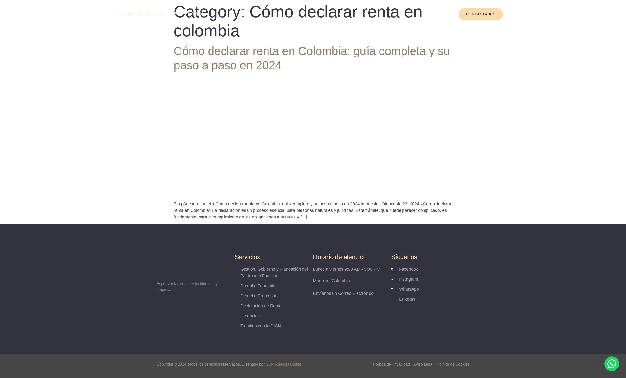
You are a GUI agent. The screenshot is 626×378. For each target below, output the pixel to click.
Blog (381, 14)
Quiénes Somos (352, 14)
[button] (611, 363)
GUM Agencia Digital (283, 364)
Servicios (319, 14)
